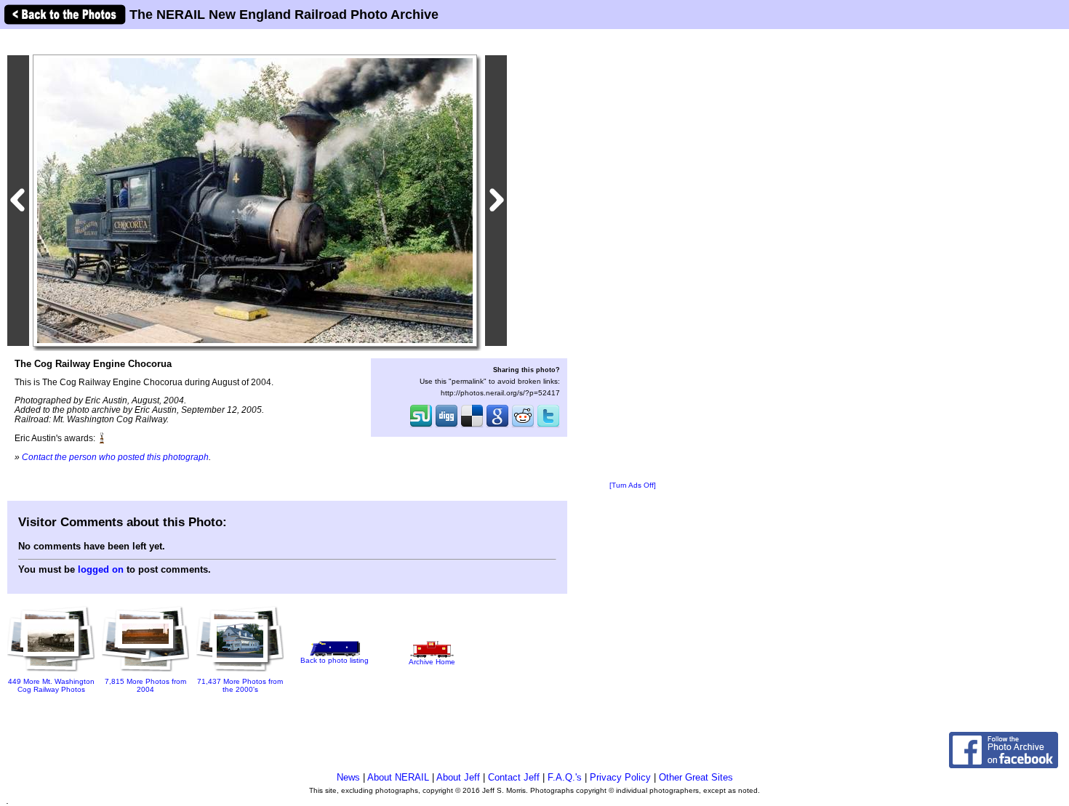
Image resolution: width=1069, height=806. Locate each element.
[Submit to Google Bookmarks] (497, 426)
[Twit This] (548, 426)
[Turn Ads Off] (632, 485)
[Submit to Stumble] (421, 426)
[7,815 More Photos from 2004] (145, 667)
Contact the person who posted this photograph (115, 457)
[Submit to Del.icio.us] (472, 426)
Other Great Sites (696, 777)
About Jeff (458, 777)
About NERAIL (398, 777)
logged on (101, 569)
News (348, 777)
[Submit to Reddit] (522, 426)
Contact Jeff (514, 777)
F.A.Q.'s (565, 777)
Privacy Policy (620, 777)
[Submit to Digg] (446, 426)
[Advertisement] (632, 256)
